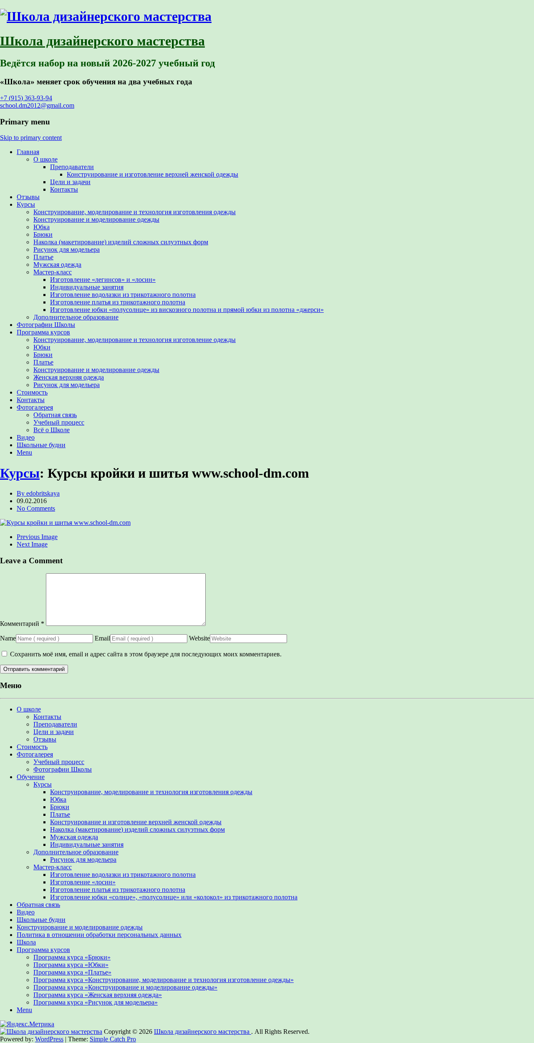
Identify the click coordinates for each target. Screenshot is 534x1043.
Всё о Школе (51, 429)
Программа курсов (43, 332)
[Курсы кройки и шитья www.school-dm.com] (65, 522)
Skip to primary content (31, 137)
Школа (26, 942)
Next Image (32, 544)
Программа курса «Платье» (72, 972)
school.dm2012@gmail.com (37, 105)
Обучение (31, 776)
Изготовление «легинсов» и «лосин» (103, 279)
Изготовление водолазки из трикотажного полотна (123, 294)
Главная (28, 151)
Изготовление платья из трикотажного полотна (117, 302)
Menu (24, 452)
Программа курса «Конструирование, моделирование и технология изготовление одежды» (163, 979)
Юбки (41, 347)
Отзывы (28, 196)
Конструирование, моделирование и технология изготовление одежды (134, 339)
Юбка (41, 226)
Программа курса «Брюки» (72, 957)
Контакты (64, 189)
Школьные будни (41, 444)
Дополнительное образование (75, 317)
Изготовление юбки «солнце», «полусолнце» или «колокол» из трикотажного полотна (173, 897)
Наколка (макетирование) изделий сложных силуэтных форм (120, 242)
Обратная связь (55, 414)
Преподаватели (72, 166)
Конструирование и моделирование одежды (96, 219)
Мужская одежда (57, 264)
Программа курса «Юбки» (70, 964)
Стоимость (32, 392)
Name (8, 638)
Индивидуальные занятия (86, 287)
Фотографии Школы (46, 324)
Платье (43, 257)
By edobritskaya (38, 493)
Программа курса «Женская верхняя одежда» (97, 994)
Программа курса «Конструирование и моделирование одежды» (125, 987)
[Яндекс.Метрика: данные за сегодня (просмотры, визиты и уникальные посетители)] (27, 1024)
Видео (26, 437)
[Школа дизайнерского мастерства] (106, 16)
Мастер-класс (52, 272)
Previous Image (37, 536)
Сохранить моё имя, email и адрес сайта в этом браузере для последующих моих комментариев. (146, 654)
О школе (45, 159)
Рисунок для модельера (66, 249)
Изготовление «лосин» (83, 882)
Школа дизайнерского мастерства (102, 40)
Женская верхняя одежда (68, 377)
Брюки (43, 234)
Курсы (26, 204)
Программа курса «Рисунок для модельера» (95, 1002)
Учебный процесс (58, 422)
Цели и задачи (70, 181)
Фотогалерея (35, 407)
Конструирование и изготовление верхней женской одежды (152, 174)
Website (199, 638)
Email (102, 638)
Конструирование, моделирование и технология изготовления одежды (134, 211)
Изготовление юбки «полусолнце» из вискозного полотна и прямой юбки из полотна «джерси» (187, 309)
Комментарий (22, 623)
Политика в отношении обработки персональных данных (99, 934)
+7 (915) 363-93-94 (26, 97)
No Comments (36, 508)
